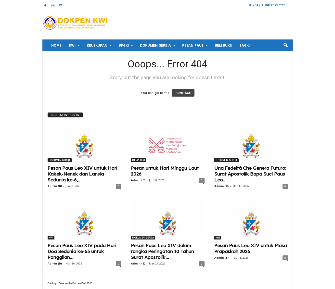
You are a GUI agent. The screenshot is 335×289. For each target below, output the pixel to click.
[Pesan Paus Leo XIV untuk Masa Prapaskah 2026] (251, 219)
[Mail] (61, 6)
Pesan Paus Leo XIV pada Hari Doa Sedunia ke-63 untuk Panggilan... (82, 251)
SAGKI (245, 45)
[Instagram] (53, 6)
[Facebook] (45, 6)
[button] (285, 45)
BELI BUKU (223, 45)
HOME (56, 45)
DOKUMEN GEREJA (155, 45)
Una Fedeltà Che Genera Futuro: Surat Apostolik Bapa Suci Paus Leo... (250, 174)
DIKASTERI (138, 160)
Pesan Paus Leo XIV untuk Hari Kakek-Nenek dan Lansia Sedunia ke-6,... (82, 174)
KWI (72, 45)
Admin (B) (55, 186)
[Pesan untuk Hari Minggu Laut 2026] (168, 142)
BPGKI (124, 45)
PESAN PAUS (193, 45)
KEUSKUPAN (97, 45)
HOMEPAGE (183, 93)
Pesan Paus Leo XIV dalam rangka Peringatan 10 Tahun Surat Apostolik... (162, 251)
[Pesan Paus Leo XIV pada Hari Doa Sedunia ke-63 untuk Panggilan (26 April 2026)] (84, 219)
